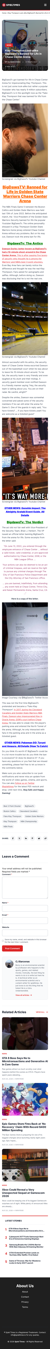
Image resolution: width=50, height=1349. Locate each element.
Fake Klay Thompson (12, 816)
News (4, 1054)
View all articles (22, 995)
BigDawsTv (29, 806)
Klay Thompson (10, 821)
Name (5, 903)
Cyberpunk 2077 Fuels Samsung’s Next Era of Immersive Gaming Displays (26, 1238)
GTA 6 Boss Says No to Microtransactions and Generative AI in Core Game (25, 1061)
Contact (25, 1297)
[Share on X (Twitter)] (19, 838)
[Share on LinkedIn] (25, 838)
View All (40, 1012)
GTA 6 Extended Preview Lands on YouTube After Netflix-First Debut (24, 1254)
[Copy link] (45, 838)
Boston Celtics (10, 811)
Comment (7, 874)
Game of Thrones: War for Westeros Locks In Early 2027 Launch (25, 1262)
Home (4, 13)
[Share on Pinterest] (32, 838)
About (25, 1291)
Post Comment (12, 948)
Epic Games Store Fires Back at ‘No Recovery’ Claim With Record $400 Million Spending (24, 1127)
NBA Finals (8, 826)
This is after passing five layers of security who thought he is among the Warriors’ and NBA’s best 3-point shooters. (24, 255)
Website (5, 927)
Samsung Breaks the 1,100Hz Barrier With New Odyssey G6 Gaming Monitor (26, 1246)
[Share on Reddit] (38, 838)
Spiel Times (20, 1341)
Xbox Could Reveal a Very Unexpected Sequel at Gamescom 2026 (23, 1193)
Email (5, 915)
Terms (25, 1307)
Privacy (25, 1302)
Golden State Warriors (34, 816)
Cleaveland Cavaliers (28, 811)
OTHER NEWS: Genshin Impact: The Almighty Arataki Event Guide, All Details (25, 512)
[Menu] (45, 5)
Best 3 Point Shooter (12, 806)
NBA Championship (29, 821)
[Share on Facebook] (12, 838)
